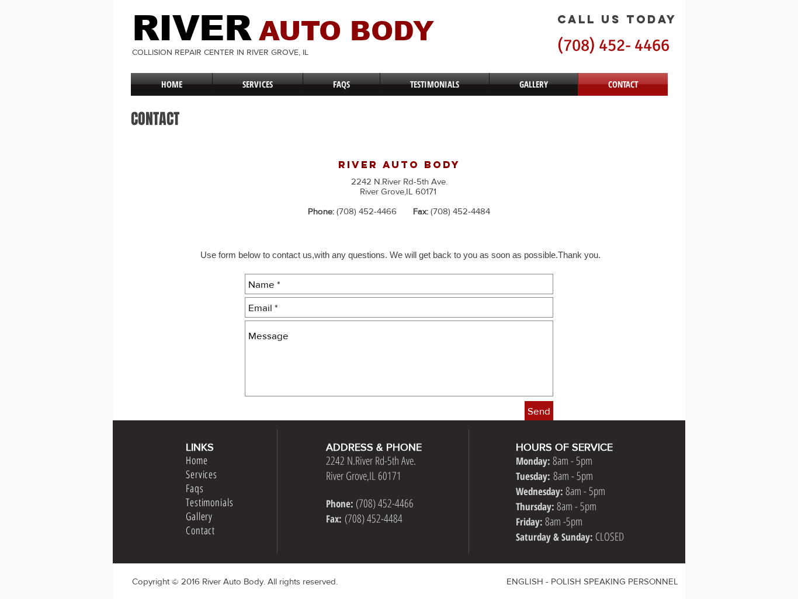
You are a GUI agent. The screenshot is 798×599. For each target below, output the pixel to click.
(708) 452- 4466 (613, 45)
